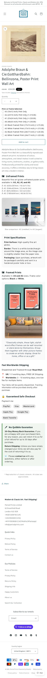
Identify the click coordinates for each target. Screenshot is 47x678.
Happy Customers (12, 592)
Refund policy (37, 669)
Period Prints (14, 669)
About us (8, 597)
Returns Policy (10, 581)
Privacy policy (12, 673)
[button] (4, 14)
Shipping (13, 92)
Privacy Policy (10, 538)
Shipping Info (10, 586)
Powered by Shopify (25, 669)
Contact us (9, 555)
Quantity (5, 97)
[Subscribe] (35, 618)
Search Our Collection (13, 603)
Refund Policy (10, 544)
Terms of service (24, 673)
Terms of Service (11, 549)
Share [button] (6, 484)
